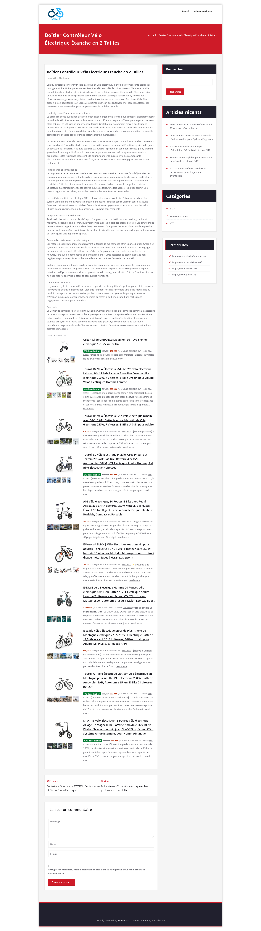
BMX (172, 208)
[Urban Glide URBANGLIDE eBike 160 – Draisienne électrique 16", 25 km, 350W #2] (54, 360)
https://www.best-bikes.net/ (187, 262)
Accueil (185, 11)
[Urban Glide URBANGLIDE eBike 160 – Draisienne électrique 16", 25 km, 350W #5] (73, 359)
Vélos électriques (203, 11)
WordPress (123, 920)
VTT (172, 223)
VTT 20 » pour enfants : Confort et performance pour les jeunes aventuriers (188, 172)
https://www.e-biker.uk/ (184, 268)
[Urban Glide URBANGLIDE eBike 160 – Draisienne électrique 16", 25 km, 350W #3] (61, 360)
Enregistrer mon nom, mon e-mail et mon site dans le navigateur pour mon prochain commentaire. (96, 871)
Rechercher (174, 69)
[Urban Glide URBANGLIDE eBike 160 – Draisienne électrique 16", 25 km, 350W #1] (49, 359)
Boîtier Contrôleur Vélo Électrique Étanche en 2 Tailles (188, 35)
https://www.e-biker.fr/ (184, 274)
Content (144, 920)
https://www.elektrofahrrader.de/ (189, 256)
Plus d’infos (126, 431)
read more (88, 408)
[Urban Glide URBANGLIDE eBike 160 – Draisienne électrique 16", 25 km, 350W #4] (67, 360)
